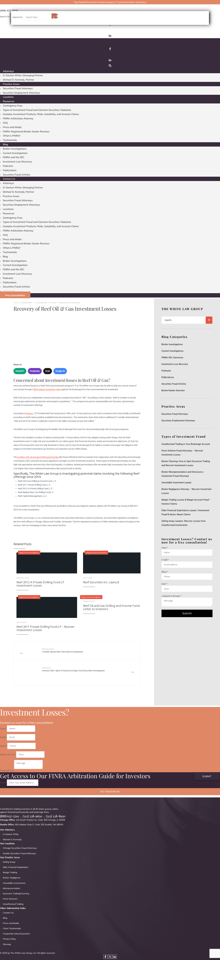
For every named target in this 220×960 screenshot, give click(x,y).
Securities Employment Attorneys (21, 92)
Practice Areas (11, 83)
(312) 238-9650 (32, 816)
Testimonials (10, 139)
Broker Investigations (14, 148)
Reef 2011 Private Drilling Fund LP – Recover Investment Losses (45, 628)
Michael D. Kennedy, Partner (18, 79)
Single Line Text (8, 754)
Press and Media (12, 127)
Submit (187, 613)
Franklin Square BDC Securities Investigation (62, 650)
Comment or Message (171, 596)
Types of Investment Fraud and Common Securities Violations (37, 109)
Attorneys (8, 71)
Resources (8, 101)
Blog (5, 144)
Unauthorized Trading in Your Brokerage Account (185, 444)
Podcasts (8, 165)
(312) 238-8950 (55, 816)
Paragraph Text (7, 770)
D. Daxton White (26, 302)
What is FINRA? (11, 135)
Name (164, 547)
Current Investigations (15, 153)
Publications (9, 170)
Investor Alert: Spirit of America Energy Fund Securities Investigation (73, 669)
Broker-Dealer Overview (173, 390)
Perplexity (35, 371)
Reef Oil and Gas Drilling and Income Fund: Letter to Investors (111, 607)
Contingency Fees (12, 105)
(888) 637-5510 (9, 816)
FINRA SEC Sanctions (172, 357)
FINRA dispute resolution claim (46, 389)
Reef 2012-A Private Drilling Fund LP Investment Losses (40, 583)
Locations (8, 96)
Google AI (60, 371)
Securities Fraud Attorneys (18, 88)
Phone (164, 571)
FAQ (5, 122)
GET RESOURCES (110, 791)
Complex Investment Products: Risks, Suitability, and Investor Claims (41, 114)
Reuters (29, 413)
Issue (164, 583)
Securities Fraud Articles (16, 174)
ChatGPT (20, 371)
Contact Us (9, 178)
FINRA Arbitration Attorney (18, 118)
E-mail (165, 559)
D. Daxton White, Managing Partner (23, 75)
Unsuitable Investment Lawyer (177, 482)
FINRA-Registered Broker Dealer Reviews (26, 131)
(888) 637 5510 (9, 10)
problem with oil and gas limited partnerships (38, 457)
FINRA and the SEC (13, 157)
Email (3, 737)
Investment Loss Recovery (17, 161)
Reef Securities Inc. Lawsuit (101, 582)
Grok (47, 371)
